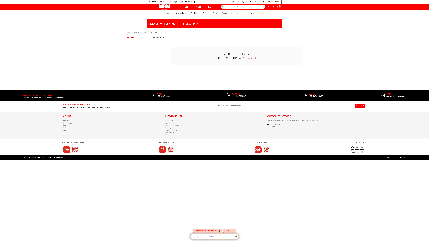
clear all (250, 57)
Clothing (194, 13)
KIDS (209, 7)
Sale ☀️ (261, 13)
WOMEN (198, 7)
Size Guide (169, 121)
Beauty (240, 13)
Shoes (205, 13)
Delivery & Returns (173, 130)
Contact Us (170, 132)
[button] (186, 2)
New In (168, 13)
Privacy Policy (171, 128)
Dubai (272, 126)
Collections (181, 13)
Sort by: (130, 37)
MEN (187, 7)
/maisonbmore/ (358, 147)
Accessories (227, 13)
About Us (66, 121)
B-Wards (66, 125)
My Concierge (69, 123)
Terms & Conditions (173, 125)
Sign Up (359, 106)
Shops (167, 135)
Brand (250, 13)
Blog (64, 130)
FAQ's (167, 123)
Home (129, 33)
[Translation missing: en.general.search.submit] (263, 7)
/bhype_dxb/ (358, 152)
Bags (215, 13)
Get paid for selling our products (76, 128)
